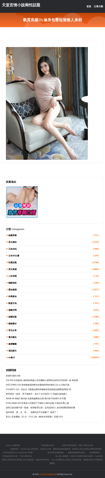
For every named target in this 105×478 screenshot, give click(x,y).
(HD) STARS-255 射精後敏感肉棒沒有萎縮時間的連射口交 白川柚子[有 (38, 385)
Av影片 (53, 357)
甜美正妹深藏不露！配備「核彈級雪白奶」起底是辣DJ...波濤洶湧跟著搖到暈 (40, 407)
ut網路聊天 (14, 449)
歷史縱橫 (53, 289)
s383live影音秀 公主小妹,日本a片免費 (18, 452)
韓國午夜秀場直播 (69, 445)
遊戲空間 (53, 310)
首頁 (89, 6)
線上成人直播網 (61, 456)
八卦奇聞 (53, 276)
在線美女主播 (45, 449)
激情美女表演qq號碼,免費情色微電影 (87, 449)
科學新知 (53, 296)
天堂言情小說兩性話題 (21, 5)
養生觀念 (53, 337)
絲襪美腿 (53, 235)
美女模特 (53, 242)
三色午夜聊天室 (25, 456)
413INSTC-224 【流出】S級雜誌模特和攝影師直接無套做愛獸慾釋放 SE (38, 389)
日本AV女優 (53, 255)
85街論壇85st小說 (10, 456)
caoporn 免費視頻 (13, 445)
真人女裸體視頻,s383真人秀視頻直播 (66, 460)
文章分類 (98, 6)
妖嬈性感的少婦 (13, 375)
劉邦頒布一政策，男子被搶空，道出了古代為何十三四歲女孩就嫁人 (36, 394)
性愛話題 (53, 262)
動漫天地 (53, 303)
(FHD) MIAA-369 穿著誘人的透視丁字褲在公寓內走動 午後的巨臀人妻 (37, 403)
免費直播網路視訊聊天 (77, 452)
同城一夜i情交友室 (85, 445)
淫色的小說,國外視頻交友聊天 (81, 456)
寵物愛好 (53, 323)
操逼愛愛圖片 (95, 452)
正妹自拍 (53, 249)
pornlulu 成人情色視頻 (29, 449)
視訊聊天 (53, 350)
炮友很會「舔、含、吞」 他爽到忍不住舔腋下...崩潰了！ (32, 412)
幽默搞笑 (53, 283)
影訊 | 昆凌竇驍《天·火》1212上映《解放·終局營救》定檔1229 (34, 416)
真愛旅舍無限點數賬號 (62, 449)
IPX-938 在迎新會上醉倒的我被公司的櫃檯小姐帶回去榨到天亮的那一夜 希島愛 (42, 380)
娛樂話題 (53, 317)
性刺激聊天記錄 (47, 445)
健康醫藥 (53, 344)
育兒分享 (53, 330)
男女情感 (53, 269)
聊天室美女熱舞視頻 (56, 452)
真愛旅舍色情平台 (43, 460)
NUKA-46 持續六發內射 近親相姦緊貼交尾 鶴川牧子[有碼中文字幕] (36, 398)
